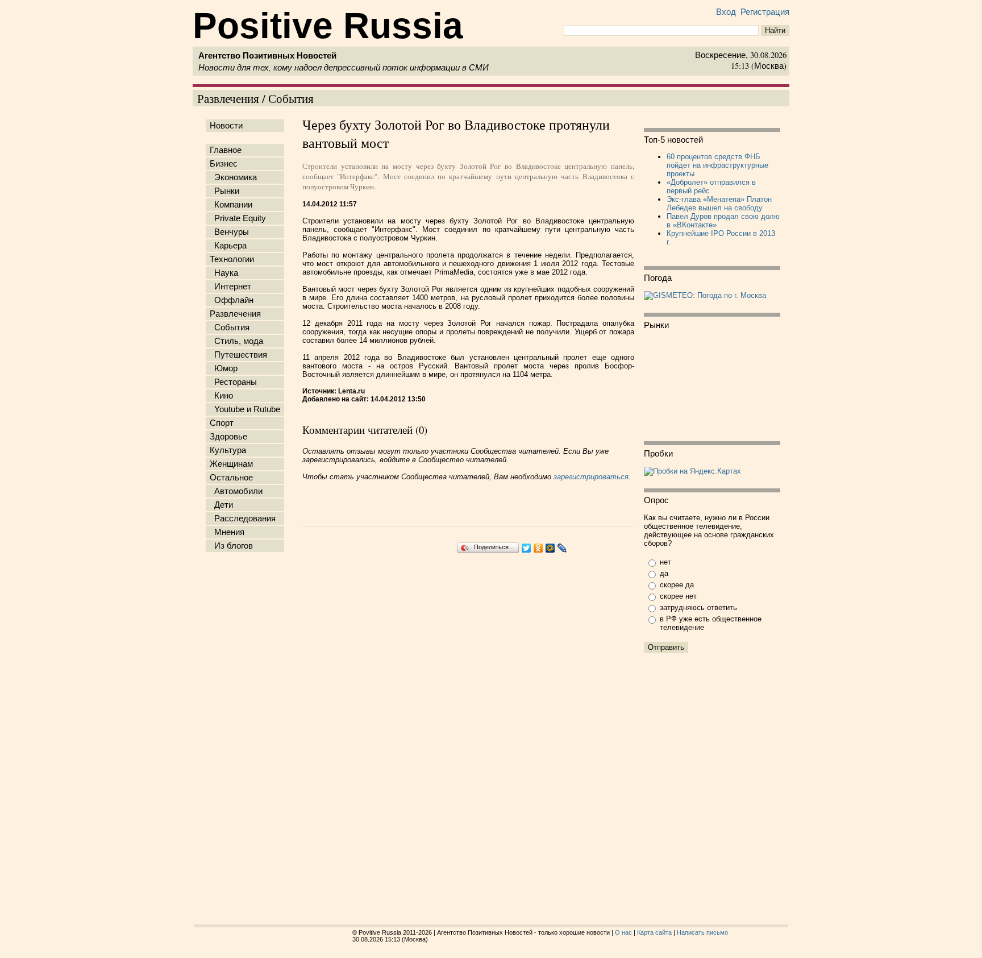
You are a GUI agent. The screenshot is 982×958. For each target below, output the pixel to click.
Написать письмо (702, 932)
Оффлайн (231, 300)
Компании (231, 204)
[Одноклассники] (538, 548)
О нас (623, 932)
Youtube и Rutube (245, 409)
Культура (228, 450)
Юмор (224, 368)
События (291, 98)
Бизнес (224, 163)
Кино (221, 395)
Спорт (222, 423)
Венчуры (229, 232)
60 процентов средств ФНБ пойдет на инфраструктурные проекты (717, 165)
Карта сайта (654, 932)
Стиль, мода (236, 341)
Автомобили (236, 491)
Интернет (230, 286)
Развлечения (235, 313)
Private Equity (238, 218)
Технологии (232, 259)
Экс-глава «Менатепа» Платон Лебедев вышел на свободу (719, 203)
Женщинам (231, 463)
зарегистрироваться (591, 476)
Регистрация (764, 11)
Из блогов (231, 545)
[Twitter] (526, 548)
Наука (224, 272)
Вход (726, 11)
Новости (226, 125)
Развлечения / (232, 98)
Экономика (233, 177)
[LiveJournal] (562, 548)
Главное (226, 150)
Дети (221, 504)
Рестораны (233, 382)
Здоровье (228, 436)
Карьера (228, 245)
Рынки (224, 191)
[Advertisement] (247, 735)
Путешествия (238, 354)
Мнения (227, 532)
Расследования (243, 518)
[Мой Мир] (550, 548)
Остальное (231, 477)
